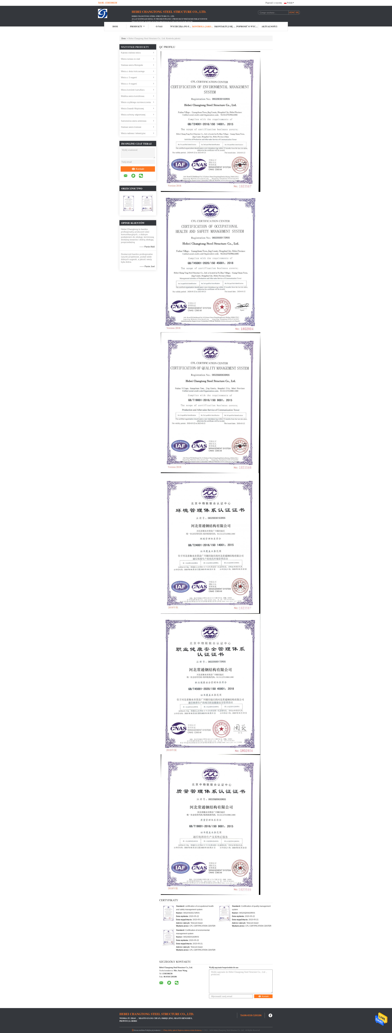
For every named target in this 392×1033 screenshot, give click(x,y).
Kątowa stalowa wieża (131, 53)
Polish (289, 3)
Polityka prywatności (152, 1030)
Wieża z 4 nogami (129, 84)
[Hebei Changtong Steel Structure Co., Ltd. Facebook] (271, 1015)
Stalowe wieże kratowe (131, 127)
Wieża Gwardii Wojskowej (132, 108)
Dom (115, 26)
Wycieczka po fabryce (181, 26)
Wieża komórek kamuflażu (133, 90)
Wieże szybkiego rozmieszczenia (136, 102)
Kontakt (140, 169)
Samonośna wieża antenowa (133, 121)
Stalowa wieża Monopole (132, 65)
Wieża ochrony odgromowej (133, 115)
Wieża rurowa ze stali (130, 59)
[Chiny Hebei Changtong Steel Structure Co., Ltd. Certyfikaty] (168, 913)
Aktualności (269, 26)
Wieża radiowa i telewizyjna (133, 133)
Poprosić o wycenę (274, 3)
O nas (159, 26)
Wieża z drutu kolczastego (133, 71)
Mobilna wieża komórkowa (132, 96)
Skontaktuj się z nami (225, 26)
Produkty (136, 26)
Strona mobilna (139, 1030)
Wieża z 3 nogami (129, 77)
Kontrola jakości (203, 26)
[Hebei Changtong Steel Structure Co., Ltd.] (115, 13)
